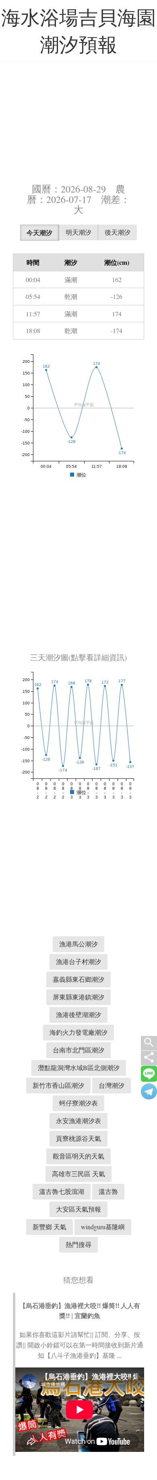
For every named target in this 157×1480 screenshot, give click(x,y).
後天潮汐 (117, 232)
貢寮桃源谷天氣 (78, 1138)
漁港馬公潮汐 (78, 944)
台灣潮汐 (111, 1085)
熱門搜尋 (78, 1244)
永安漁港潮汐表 (78, 1120)
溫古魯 (108, 1191)
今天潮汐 (39, 232)
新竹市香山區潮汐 (58, 1085)
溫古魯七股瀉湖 (61, 1191)
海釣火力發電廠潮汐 (78, 1032)
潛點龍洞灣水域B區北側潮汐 (79, 1067)
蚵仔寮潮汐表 (78, 1103)
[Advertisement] (78, 118)
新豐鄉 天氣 (49, 1226)
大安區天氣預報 (78, 1209)
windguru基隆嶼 (103, 1226)
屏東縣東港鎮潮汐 (78, 997)
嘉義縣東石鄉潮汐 (78, 979)
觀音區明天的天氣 (78, 1156)
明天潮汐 (78, 232)
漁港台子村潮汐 (78, 961)
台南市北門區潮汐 (78, 1050)
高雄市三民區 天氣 (78, 1173)
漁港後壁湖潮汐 (78, 1014)
